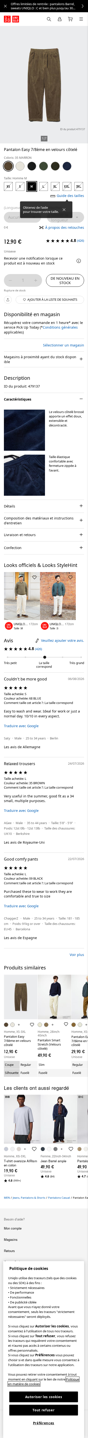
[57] (55, 166)
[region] (43, 1349)
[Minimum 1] (10, 280)
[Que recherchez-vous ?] (49, 19)
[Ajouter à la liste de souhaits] (34, 577)
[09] (31, 166)
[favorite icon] (34, 1149)
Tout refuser (44, 1410)
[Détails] (78, 260)
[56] (43, 166)
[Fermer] (64, 209)
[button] (24, 430)
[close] (5, 6)
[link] (49, 6)
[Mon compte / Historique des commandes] (59, 19)
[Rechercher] (81, 19)
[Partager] (8, 300)
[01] (20, 166)
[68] (67, 166)
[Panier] (70, 19)
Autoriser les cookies (43, 1397)
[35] (8, 166)
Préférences (43, 1423)
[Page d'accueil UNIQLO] (11, 19)
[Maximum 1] (35, 280)
